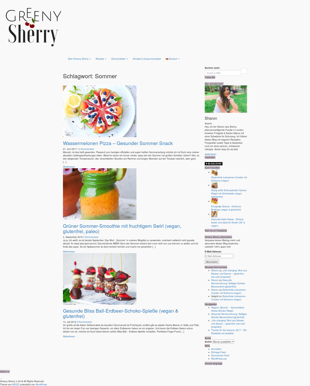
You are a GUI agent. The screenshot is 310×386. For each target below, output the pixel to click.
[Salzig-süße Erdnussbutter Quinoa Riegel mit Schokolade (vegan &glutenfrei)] (214, 185)
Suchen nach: (212, 67)
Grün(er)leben (118, 58)
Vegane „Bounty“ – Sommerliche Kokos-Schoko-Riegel (227, 309)
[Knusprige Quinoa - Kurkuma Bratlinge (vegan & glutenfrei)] (214, 201)
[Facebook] (208, 80)
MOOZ (15, 384)
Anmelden (216, 349)
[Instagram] (213, 80)
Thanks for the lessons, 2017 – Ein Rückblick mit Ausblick (229, 331)
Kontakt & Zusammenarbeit (147, 58)
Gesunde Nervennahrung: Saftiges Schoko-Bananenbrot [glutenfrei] (228, 283)
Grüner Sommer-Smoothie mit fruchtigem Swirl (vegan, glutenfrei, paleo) (122, 228)
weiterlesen (210, 154)
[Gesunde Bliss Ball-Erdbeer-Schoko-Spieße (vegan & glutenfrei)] (99, 278)
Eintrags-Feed (218, 352)
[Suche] (244, 71)
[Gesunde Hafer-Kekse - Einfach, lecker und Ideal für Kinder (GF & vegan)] (214, 214)
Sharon (215, 270)
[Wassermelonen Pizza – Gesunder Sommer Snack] (99, 110)
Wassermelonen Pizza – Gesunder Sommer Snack (118, 143)
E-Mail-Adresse (213, 251)
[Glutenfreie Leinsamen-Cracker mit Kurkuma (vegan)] (214, 172)
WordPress (41, 384)
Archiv (208, 341)
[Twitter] (206, 80)
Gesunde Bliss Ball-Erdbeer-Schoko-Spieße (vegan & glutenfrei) (120, 313)
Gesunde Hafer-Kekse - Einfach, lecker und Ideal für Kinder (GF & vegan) (228, 222)
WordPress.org (219, 358)
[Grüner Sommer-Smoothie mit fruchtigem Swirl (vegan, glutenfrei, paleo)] (99, 193)
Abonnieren (212, 261)
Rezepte (100, 58)
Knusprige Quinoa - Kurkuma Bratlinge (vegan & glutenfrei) (226, 208)
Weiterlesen (69, 166)
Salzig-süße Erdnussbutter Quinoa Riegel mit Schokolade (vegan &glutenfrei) (228, 193)
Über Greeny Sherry (78, 58)
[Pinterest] (210, 80)
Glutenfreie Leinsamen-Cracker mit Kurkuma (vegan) (228, 291)
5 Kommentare (90, 237)
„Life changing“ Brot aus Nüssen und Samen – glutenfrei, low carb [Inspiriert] (229, 273)
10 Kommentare (86, 148)
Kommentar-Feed (220, 355)
